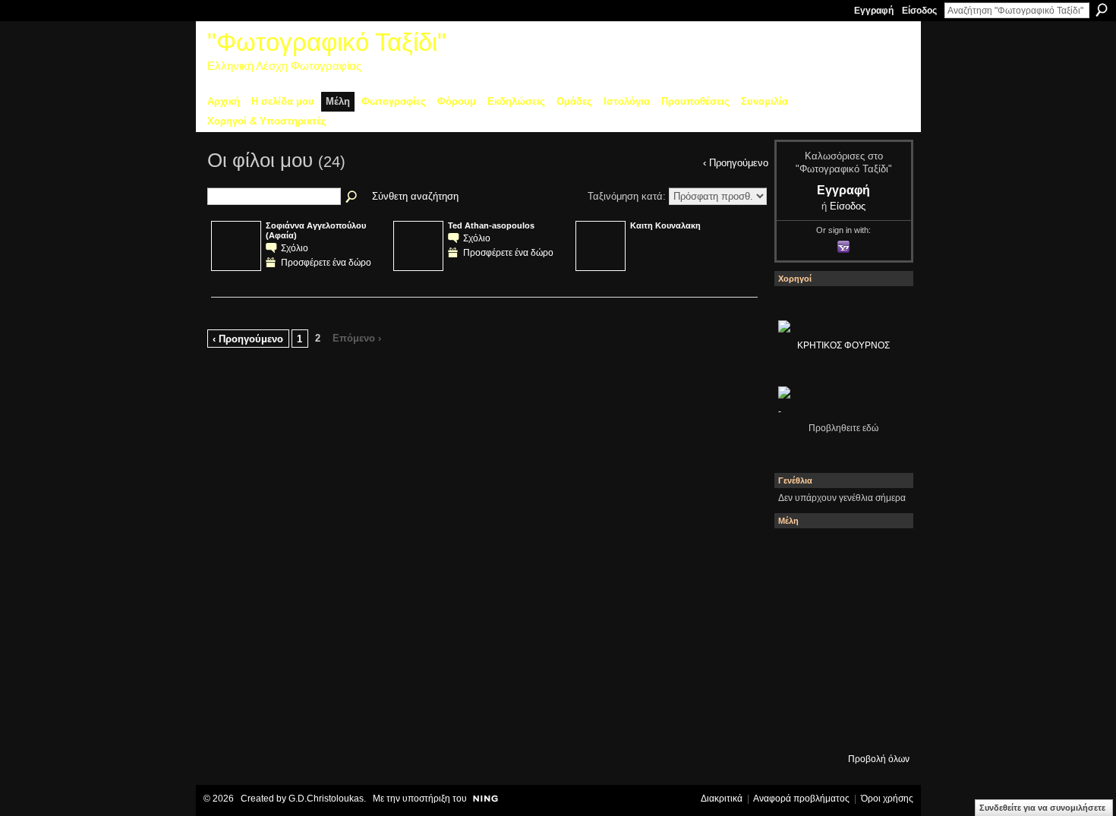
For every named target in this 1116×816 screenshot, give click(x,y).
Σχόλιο (294, 248)
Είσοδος (919, 10)
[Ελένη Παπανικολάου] (799, 681)
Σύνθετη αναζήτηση (415, 196)
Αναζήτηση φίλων (352, 197)
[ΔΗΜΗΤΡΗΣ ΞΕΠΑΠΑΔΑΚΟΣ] (799, 639)
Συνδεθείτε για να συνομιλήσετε (1042, 807)
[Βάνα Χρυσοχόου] (884, 596)
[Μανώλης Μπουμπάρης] (842, 681)
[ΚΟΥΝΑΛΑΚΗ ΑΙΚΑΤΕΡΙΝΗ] (842, 554)
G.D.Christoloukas (326, 798)
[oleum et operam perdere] (884, 554)
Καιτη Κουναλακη (665, 225)
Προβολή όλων (879, 759)
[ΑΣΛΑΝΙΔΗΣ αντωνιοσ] (842, 639)
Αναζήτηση (1102, 10)
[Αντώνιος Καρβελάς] (884, 724)
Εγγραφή (874, 10)
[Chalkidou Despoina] (842, 596)
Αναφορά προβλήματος (801, 798)
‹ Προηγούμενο (248, 339)
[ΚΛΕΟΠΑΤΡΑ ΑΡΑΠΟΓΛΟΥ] (884, 639)
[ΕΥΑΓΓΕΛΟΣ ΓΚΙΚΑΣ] (884, 681)
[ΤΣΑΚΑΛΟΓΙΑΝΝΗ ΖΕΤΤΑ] (842, 724)
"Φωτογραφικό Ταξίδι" (326, 42)
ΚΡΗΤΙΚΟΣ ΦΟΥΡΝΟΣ (843, 345)
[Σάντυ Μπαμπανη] (799, 724)
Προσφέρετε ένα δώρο (326, 262)
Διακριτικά (721, 798)
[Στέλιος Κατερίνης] (799, 554)
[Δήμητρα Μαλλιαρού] (799, 596)
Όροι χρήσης (887, 798)
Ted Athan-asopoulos (491, 225)
